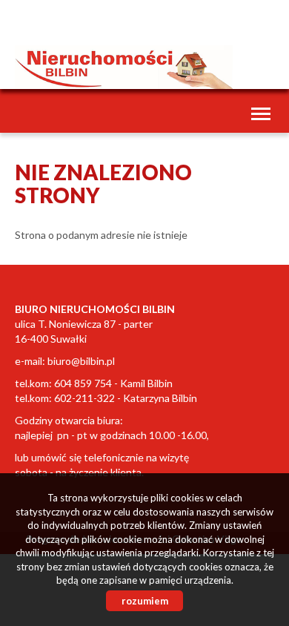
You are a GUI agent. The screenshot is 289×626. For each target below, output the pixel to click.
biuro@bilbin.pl (81, 361)
